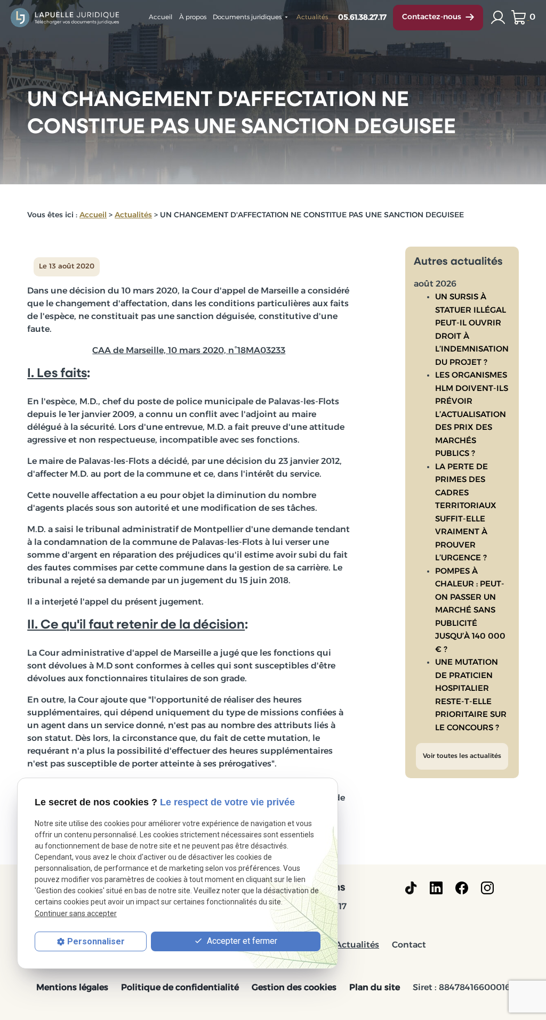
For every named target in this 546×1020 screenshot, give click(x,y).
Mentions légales (72, 988)
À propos (192, 17)
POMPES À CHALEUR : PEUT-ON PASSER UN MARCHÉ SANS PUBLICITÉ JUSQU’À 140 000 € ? (470, 611)
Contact (409, 945)
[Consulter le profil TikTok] (410, 888)
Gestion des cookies (294, 988)
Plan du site (374, 988)
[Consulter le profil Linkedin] (436, 888)
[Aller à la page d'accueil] (66, 17)
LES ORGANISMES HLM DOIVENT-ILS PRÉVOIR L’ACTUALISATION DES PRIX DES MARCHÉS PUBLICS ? (471, 415)
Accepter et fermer (241, 941)
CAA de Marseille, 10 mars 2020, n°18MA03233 (188, 351)
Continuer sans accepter (76, 913)
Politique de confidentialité (180, 988)
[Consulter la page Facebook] (461, 888)
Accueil (160, 17)
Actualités (312, 17)
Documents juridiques (247, 17)
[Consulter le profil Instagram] (487, 888)
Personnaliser (96, 941)
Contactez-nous (431, 17)
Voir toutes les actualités (462, 756)
